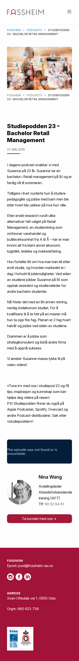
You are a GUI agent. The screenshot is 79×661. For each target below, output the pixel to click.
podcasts (34, 30)
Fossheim (14, 30)
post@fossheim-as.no (35, 565)
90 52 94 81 (54, 504)
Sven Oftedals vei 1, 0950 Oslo (31, 598)
